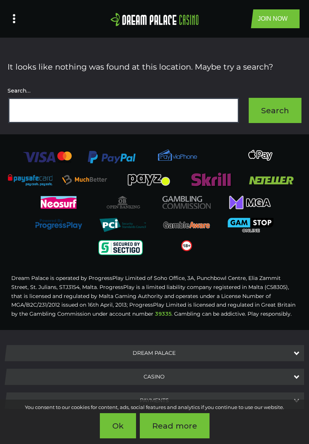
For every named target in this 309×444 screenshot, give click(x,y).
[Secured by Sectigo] (120, 247)
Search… (19, 90)
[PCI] (122, 224)
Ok (118, 425)
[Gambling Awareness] (186, 224)
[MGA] (250, 202)
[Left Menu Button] (14, 18)
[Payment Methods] (47, 156)
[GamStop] (250, 224)
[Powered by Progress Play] (58, 224)
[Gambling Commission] (186, 202)
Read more (174, 425)
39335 (163, 313)
